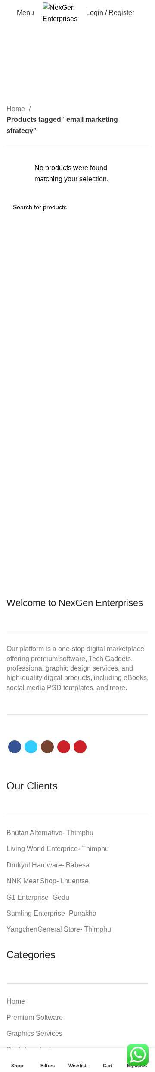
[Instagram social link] (47, 746)
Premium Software (34, 1017)
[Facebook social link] (14, 746)
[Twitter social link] (31, 746)
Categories (74, 80)
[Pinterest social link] (80, 746)
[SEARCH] (139, 207)
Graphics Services (34, 1033)
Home (16, 108)
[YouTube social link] (63, 746)
